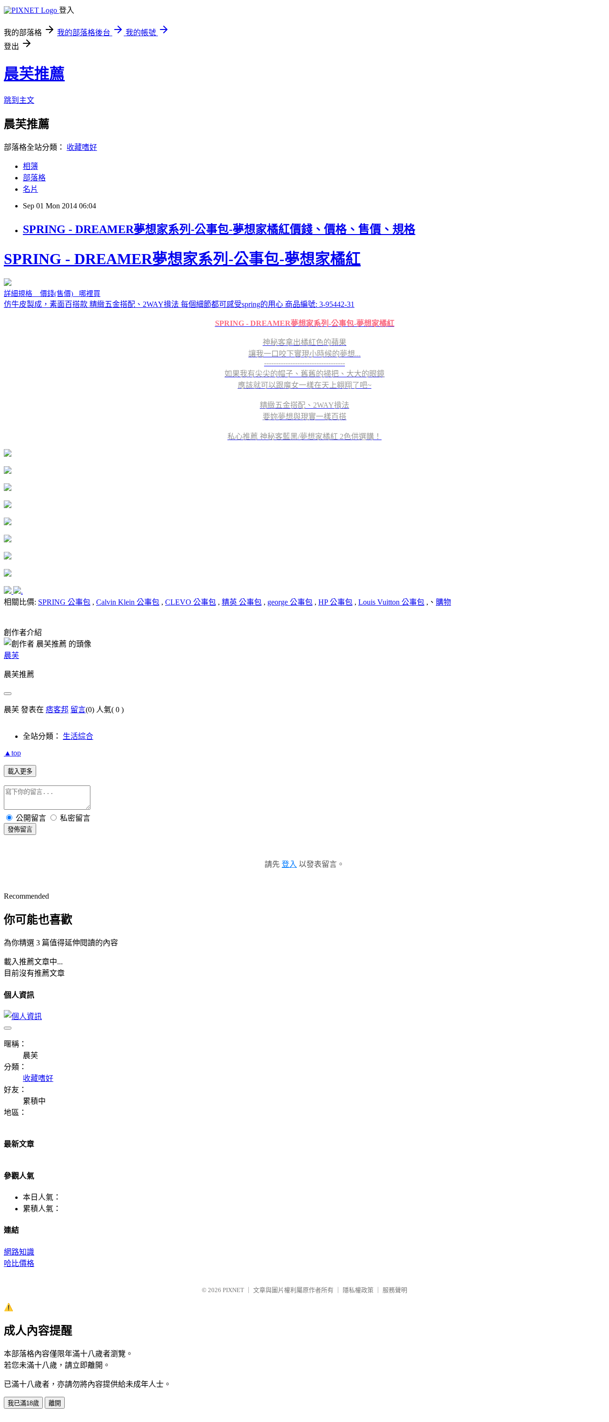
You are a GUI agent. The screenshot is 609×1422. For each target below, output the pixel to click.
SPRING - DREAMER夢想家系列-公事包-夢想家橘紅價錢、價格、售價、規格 (219, 229)
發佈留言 (20, 829)
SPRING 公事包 (64, 602)
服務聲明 (395, 1290)
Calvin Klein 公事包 (127, 602)
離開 (55, 1403)
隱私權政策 (358, 1290)
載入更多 (20, 771)
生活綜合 (78, 736)
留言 (78, 710)
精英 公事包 (242, 602)
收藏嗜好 (82, 147)
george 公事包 (290, 602)
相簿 (30, 166)
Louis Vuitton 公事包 (391, 602)
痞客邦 (57, 710)
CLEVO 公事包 (190, 602)
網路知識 (19, 1252)
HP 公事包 (335, 602)
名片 (30, 189)
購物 (443, 602)
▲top (12, 753)
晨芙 (11, 655)
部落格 (34, 178)
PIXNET (233, 1290)
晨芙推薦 (34, 73)
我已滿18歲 (23, 1403)
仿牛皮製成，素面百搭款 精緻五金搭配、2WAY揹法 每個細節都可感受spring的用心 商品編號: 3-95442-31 (199, 345)
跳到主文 (19, 100)
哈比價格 (19, 1263)
